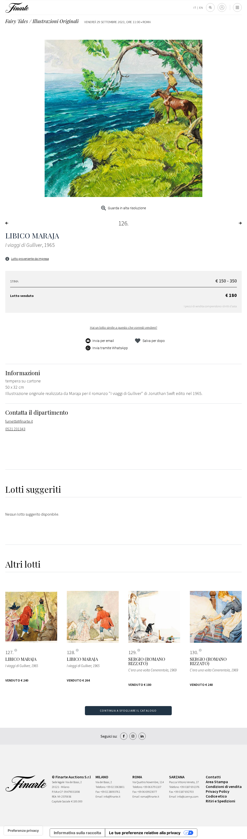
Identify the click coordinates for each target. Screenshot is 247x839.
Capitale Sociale (61, 801)
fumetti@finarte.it (19, 421)
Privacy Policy (217, 791)
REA (54, 796)
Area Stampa (217, 781)
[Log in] (222, 7)
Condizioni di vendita (224, 786)
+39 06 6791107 (152, 787)
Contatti (213, 776)
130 (193, 652)
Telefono (100, 787)
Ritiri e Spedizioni (220, 801)
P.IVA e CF (57, 791)
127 (9, 652)
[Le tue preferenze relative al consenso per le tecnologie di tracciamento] (23, 830)
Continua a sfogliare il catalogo (128, 710)
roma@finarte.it (149, 796)
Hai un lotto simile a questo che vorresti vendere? (123, 327)
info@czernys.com (188, 796)
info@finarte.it (111, 796)
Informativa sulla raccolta (77, 832)
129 (132, 652)
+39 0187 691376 (189, 787)
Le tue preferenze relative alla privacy (144, 832)
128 (70, 652)
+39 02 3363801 (115, 787)
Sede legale (58, 782)
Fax (98, 791)
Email (99, 796)
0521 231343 (15, 428)
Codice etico (216, 796)
